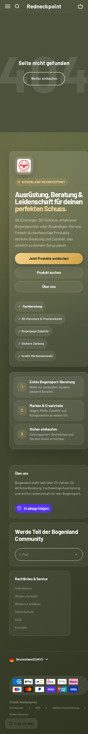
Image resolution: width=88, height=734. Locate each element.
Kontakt (21, 627)
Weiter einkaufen (44, 78)
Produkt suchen (49, 272)
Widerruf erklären (28, 604)
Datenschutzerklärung (65, 707)
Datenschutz (24, 612)
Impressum (23, 588)
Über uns (49, 287)
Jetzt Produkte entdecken (49, 258)
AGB (18, 620)
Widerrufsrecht (26, 596)
